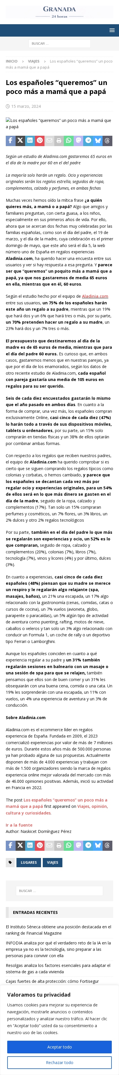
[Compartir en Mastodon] (78, 141)
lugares (29, 862)
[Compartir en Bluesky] (98, 141)
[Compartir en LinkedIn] (30, 141)
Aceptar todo (59, 1047)
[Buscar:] (60, 43)
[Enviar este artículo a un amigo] (49, 141)
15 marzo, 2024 (26, 106)
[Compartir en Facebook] (11, 141)
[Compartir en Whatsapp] (69, 141)
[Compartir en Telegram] (88, 141)
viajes (52, 862)
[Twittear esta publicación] (20, 141)
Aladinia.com (95, 296)
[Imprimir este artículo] (59, 141)
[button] (111, 30)
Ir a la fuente (19, 825)
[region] (59, 1030)
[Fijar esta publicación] (40, 141)
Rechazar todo (59, 1062)
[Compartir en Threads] (107, 141)
